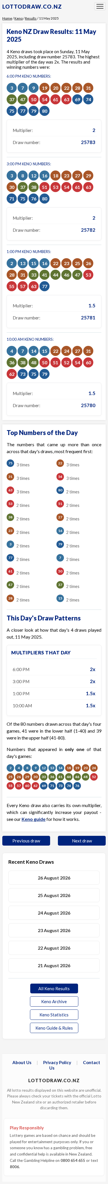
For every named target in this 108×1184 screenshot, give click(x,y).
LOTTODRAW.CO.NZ (32, 6)
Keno (18, 18)
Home (7, 18)
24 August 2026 (54, 912)
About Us (21, 1062)
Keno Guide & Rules (54, 1027)
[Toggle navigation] (100, 6)
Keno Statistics (54, 1014)
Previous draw (26, 840)
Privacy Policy (57, 1062)
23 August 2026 (54, 930)
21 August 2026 (54, 965)
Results (31, 18)
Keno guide (34, 819)
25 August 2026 (54, 895)
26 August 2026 (54, 877)
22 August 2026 (54, 948)
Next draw (82, 840)
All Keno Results (54, 988)
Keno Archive (54, 1001)
